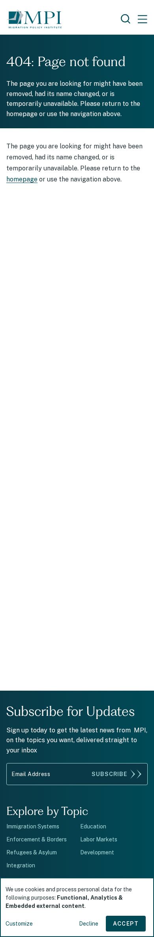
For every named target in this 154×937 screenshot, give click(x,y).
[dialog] (77, 907)
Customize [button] (19, 923)
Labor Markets (98, 839)
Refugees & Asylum (31, 852)
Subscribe (109, 774)
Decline (88, 923)
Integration (20, 865)
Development (97, 852)
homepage (22, 179)
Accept (126, 923)
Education (93, 826)
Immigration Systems (32, 826)
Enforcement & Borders (36, 839)
